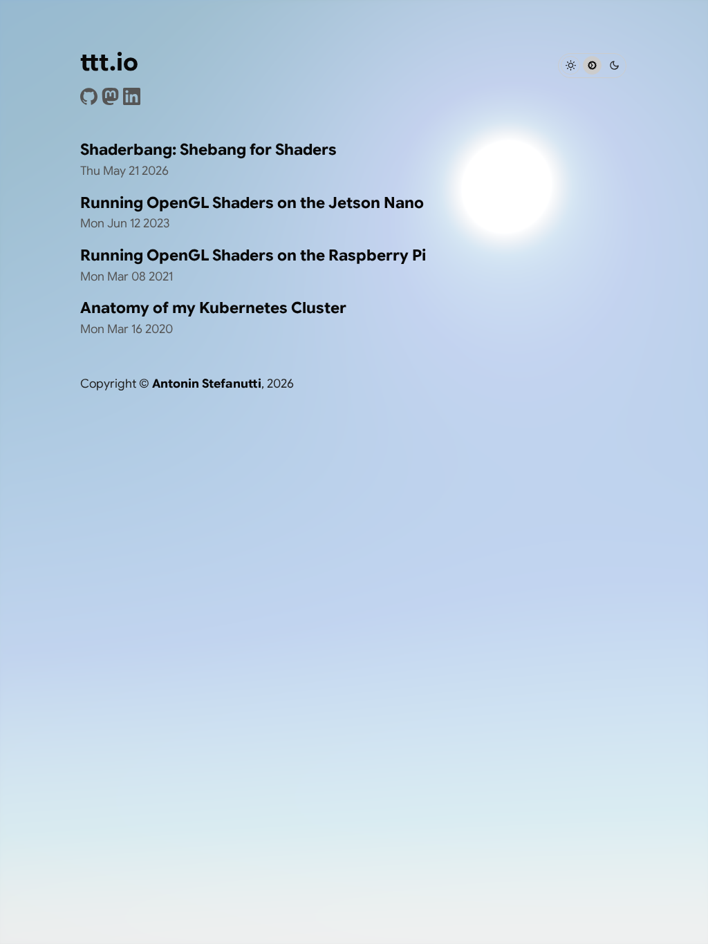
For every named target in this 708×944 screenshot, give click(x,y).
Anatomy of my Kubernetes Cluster (213, 307)
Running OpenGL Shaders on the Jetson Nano (252, 202)
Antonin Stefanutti (206, 383)
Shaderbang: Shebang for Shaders (208, 149)
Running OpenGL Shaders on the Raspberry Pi (253, 255)
